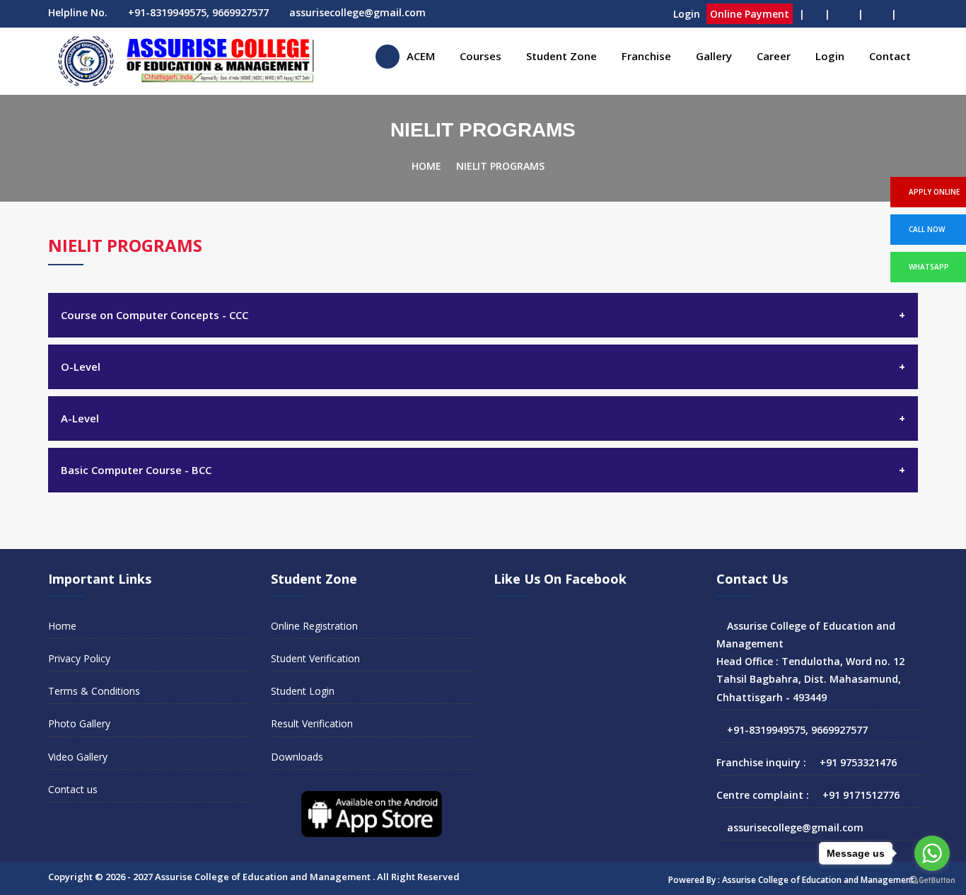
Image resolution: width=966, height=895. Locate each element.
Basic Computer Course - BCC (136, 470)
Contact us (73, 789)
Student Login (302, 691)
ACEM (421, 56)
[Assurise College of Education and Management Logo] (182, 61)
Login (686, 14)
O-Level (80, 366)
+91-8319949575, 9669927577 (198, 12)
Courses (480, 56)
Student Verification (315, 658)
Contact (890, 56)
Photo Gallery (79, 723)
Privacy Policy (79, 658)
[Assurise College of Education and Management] (388, 56)
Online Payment (749, 14)
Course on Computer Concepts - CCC (154, 315)
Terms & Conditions (94, 691)
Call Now (927, 229)
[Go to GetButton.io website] (932, 880)
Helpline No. (77, 12)
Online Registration (314, 626)
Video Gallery (77, 756)
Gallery (714, 56)
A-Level (80, 418)
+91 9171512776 (861, 795)
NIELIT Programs (500, 166)
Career (774, 56)
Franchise (646, 56)
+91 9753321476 (858, 762)
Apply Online (934, 192)
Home (426, 166)
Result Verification (312, 723)
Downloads (297, 756)
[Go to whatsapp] (932, 853)
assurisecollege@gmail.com (357, 12)
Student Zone (561, 56)
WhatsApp (929, 267)
